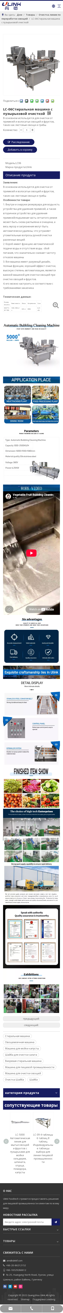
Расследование (20, 142)
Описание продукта (20, 175)
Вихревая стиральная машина (23, 1061)
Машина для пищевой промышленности (29, 1067)
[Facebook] (5, 1286)
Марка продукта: (15, 167)
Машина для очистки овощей (23, 1073)
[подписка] (56, 1222)
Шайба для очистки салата (21, 1054)
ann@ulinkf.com (14, 1260)
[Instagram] (20, 1286)
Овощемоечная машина (19, 1042)
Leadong (50, 1299)
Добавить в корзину (20, 149)
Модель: (10, 163)
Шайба (33, 1079)
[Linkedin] (10, 1286)
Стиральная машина (17, 1036)
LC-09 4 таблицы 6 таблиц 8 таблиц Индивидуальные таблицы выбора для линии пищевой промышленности (43, 1148)
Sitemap (25, 1299)
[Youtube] (15, 1286)
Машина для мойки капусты (22, 1048)
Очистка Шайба (14, 1079)
